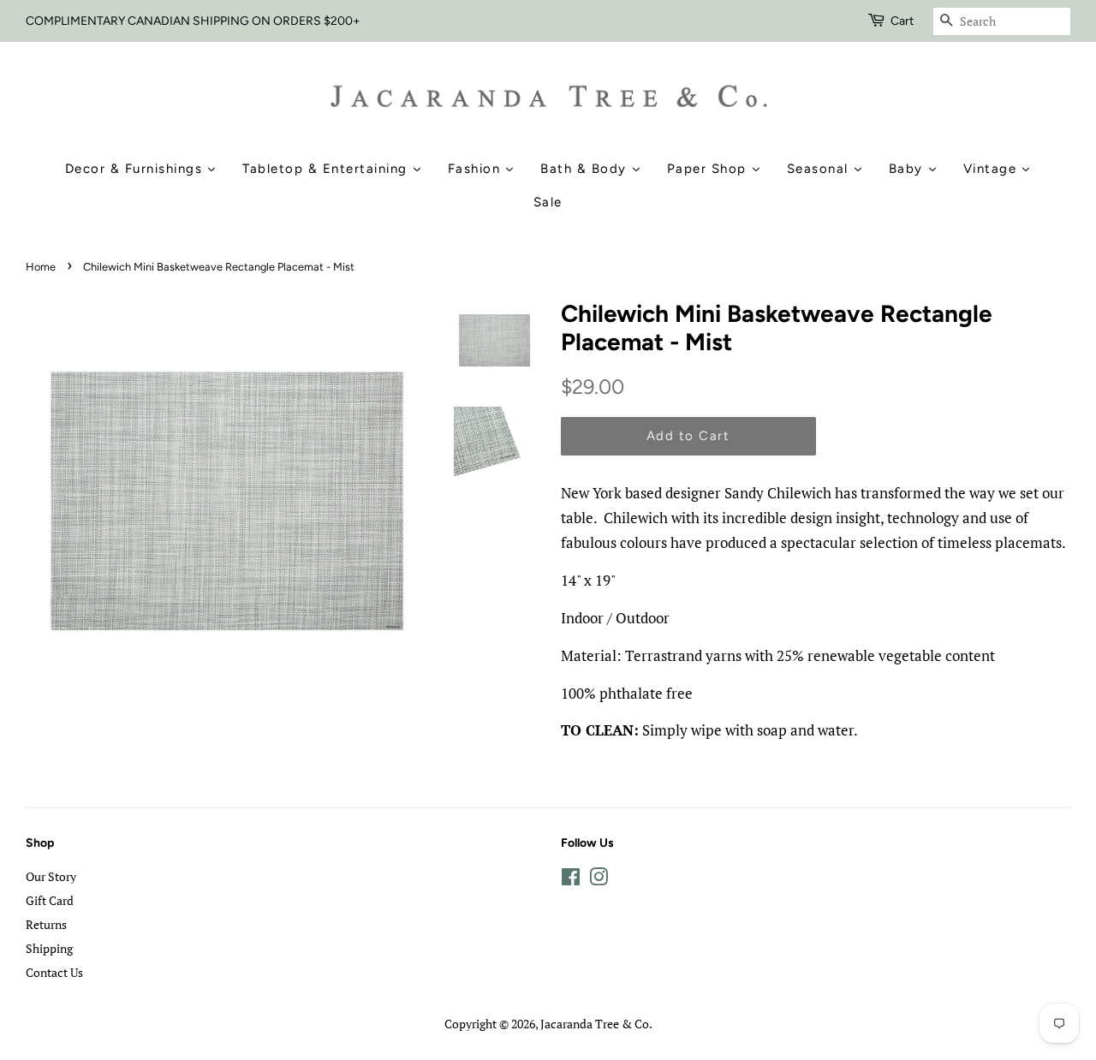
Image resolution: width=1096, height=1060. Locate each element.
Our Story (51, 876)
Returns (46, 924)
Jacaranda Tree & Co (594, 1023)
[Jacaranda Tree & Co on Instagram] (598, 880)
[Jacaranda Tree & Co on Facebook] (571, 880)
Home (41, 266)
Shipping (49, 948)
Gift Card (50, 900)
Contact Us (54, 972)
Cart (902, 21)
